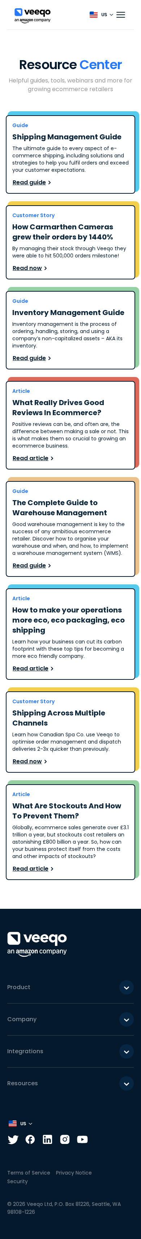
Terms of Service (28, 1172)
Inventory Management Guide (68, 312)
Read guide (29, 182)
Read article (30, 458)
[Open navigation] (121, 15)
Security (17, 1181)
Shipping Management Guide (66, 137)
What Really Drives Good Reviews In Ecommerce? (58, 408)
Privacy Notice (74, 1172)
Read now (27, 268)
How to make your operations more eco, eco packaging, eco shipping (68, 620)
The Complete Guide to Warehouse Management (59, 508)
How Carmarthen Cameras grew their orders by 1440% (62, 232)
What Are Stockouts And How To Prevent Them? (66, 811)
